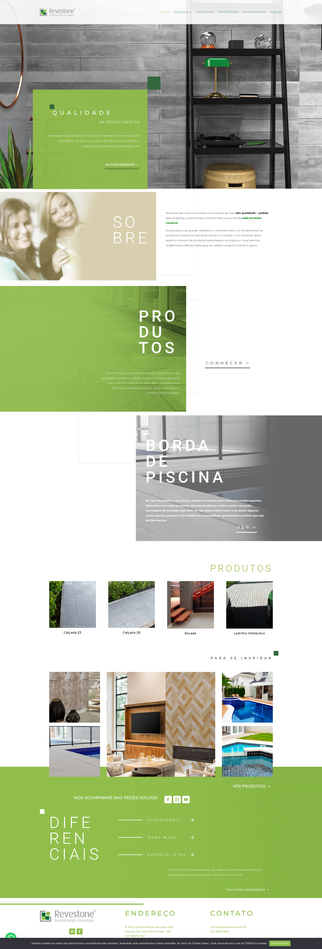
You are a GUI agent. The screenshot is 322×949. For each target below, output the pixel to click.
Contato (276, 12)
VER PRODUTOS (249, 786)
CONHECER (225, 363)
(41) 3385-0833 (219, 931)
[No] (317, 943)
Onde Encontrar (254, 12)
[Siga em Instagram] (177, 799)
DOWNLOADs (228, 12)
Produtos (181, 12)
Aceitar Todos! (280, 943)
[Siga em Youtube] (186, 799)
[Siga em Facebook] (168, 799)
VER (244, 527)
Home (165, 12)
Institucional (204, 12)
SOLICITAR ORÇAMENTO (120, 164)
